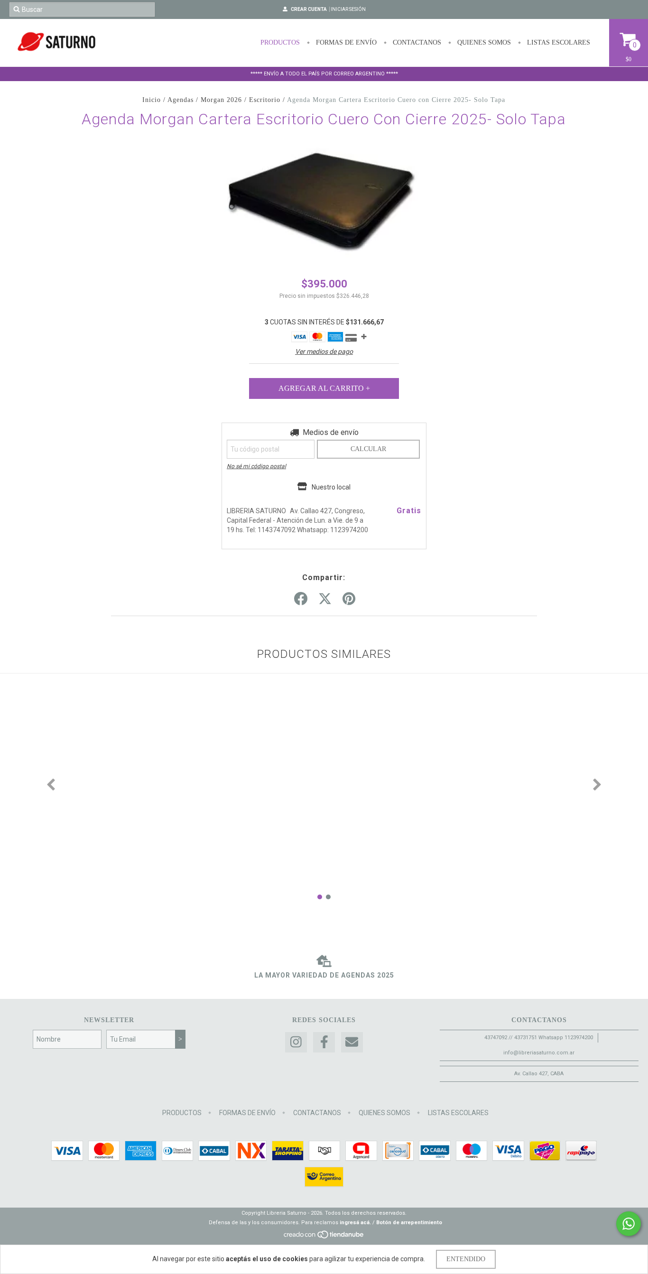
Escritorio (264, 99)
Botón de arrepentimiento (409, 1222)
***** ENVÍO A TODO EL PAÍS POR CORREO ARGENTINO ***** (324, 74)
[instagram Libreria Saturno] (296, 1042)
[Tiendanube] (324, 1237)
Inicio (151, 99)
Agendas (180, 99)
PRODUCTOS (280, 42)
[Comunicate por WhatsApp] (628, 1223)
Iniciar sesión (348, 9)
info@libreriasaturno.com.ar (538, 1053)
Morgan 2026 (221, 99)
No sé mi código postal (256, 466)
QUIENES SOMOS (483, 42)
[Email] (352, 1042)
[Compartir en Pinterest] (349, 599)
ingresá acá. (355, 1222)
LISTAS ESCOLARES (557, 42)
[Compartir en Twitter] (325, 599)
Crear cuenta (309, 9)
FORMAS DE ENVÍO (345, 42)
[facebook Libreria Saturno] (324, 1042)
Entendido (465, 1259)
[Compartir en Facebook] (300, 599)
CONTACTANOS (416, 42)
